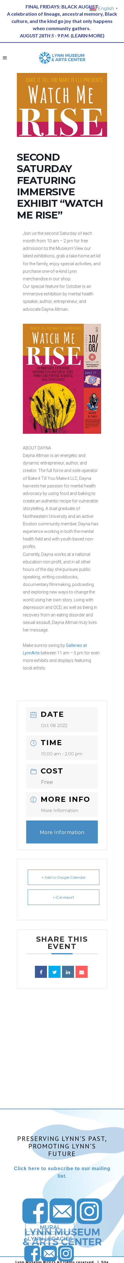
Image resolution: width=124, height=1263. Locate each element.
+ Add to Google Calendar (64, 877)
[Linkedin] (68, 972)
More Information (59, 810)
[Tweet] (54, 972)
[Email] (82, 972)
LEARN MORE (87, 35)
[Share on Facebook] (41, 972)
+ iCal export (63, 897)
